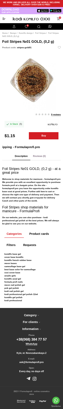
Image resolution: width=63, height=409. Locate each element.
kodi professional (13, 300)
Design (13, 33)
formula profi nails (13, 282)
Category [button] (31, 315)
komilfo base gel (12, 254)
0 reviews (56, 114)
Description (21, 156)
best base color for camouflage (20, 269)
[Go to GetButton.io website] (56, 406)
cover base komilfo (13, 257)
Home (4, 33)
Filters (11, 245)
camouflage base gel (14, 266)
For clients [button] (31, 322)
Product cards (39, 233)
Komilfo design (26, 33)
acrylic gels (10, 275)
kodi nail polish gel (14, 291)
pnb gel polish (11, 288)
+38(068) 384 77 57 (31, 339)
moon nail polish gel (14, 285)
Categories (14, 233)
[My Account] (14, 26)
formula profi (8, 185)
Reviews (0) (39, 156)
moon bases (10, 263)
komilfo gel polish (13, 297)
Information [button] (30, 328)
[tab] (31, 315)
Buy (43, 135)
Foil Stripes (40, 33)
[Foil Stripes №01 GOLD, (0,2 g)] (31, 80)
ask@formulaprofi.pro (31, 362)
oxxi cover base (12, 272)
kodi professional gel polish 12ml (21, 294)
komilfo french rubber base (18, 260)
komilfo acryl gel (12, 279)
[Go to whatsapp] (56, 400)
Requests (29, 245)
